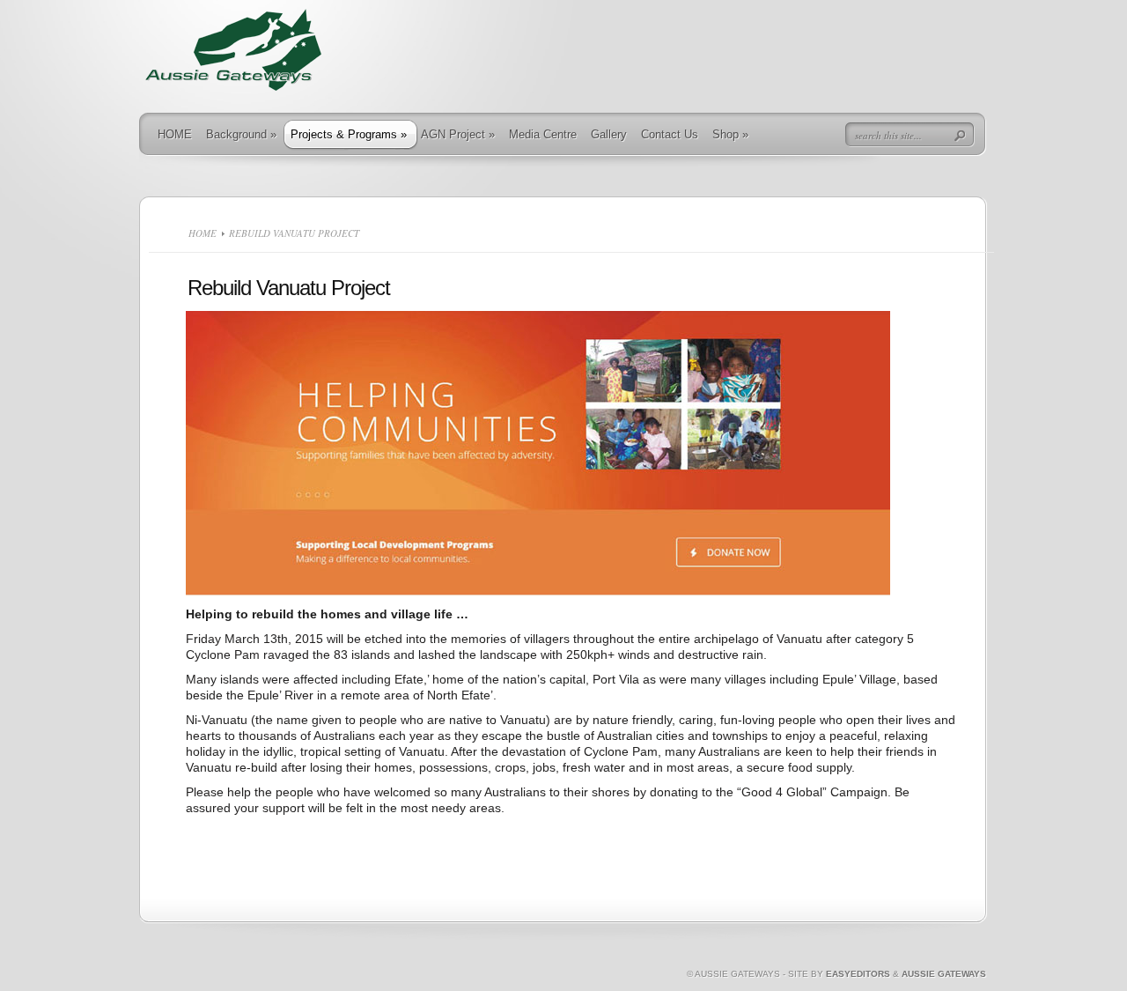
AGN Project (458, 134)
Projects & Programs (349, 134)
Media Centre (543, 134)
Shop (730, 134)
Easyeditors (858, 974)
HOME (175, 134)
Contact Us (669, 134)
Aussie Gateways (944, 974)
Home (202, 233)
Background (241, 134)
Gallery (609, 134)
